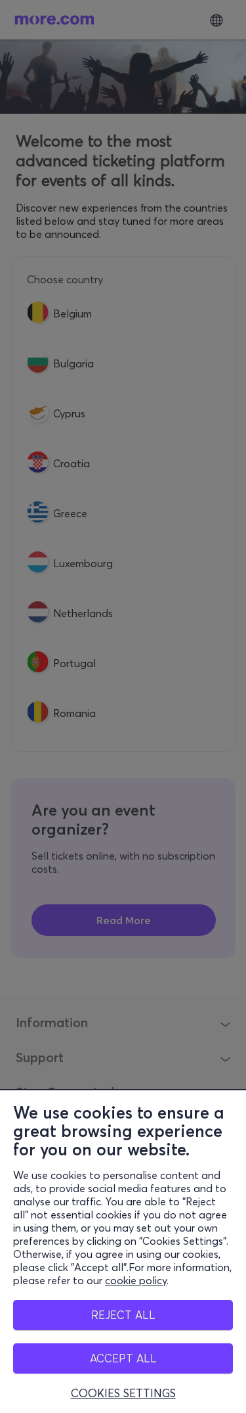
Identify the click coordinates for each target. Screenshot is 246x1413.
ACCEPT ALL (123, 1358)
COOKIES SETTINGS (123, 1393)
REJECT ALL (123, 1315)
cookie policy (136, 1280)
